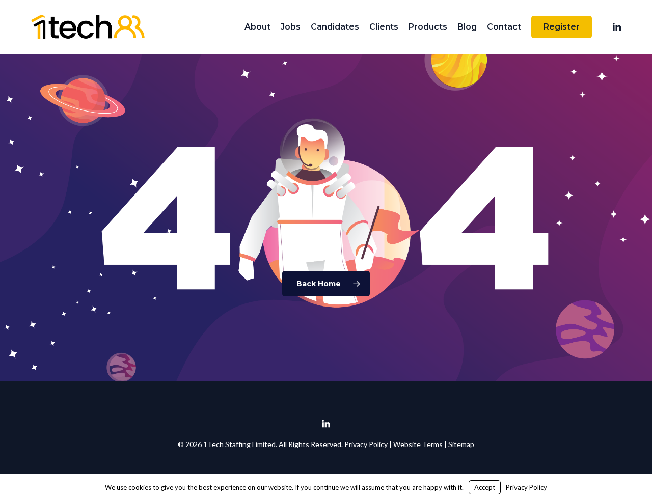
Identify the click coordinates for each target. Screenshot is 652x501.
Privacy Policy (366, 444)
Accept (484, 487)
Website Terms (418, 444)
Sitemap (461, 444)
